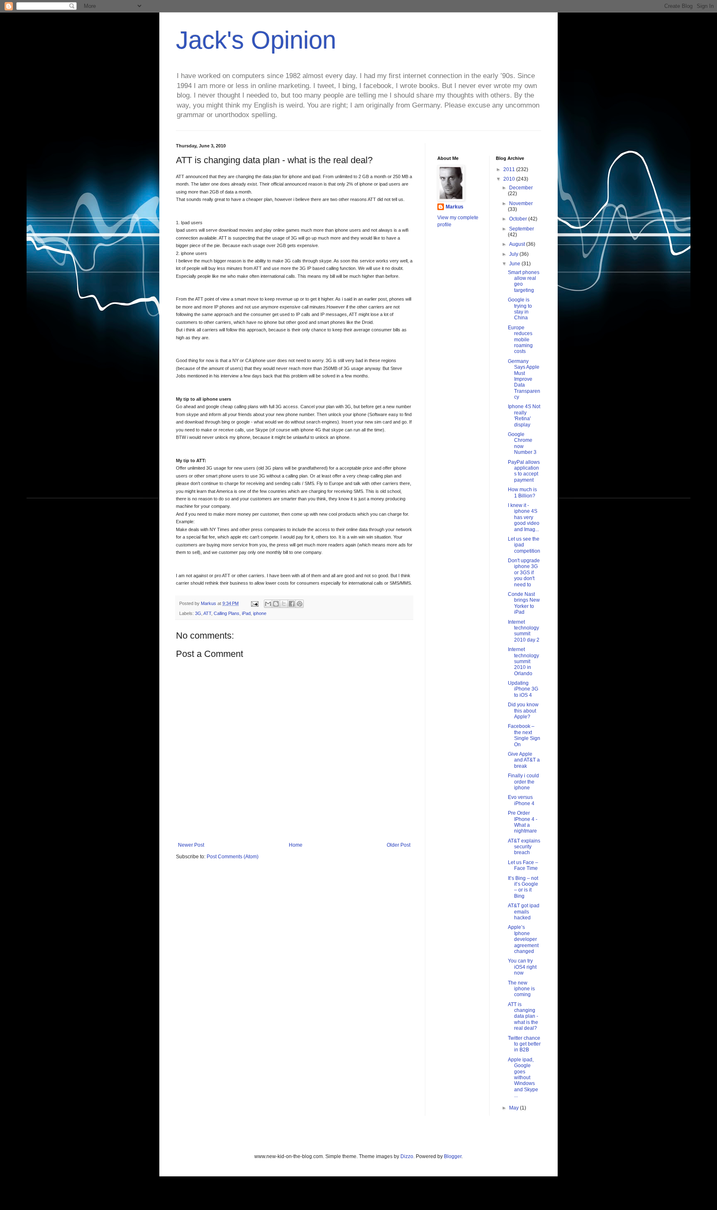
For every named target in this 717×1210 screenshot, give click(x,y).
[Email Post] (254, 603)
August (517, 244)
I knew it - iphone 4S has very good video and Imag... (523, 517)
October (518, 219)
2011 (509, 169)
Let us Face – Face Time (523, 865)
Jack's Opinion (256, 40)
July (514, 254)
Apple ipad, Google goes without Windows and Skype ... (523, 1077)
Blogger (452, 1156)
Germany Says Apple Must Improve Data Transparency (524, 379)
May (514, 1108)
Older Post (398, 845)
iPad (246, 613)
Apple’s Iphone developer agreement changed (523, 939)
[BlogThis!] (276, 604)
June (515, 264)
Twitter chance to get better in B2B (524, 1044)
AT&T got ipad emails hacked (523, 912)
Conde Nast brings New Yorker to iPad (524, 603)
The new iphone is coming (521, 989)
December (521, 188)
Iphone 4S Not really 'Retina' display (524, 415)
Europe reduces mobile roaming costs (520, 340)
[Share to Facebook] (292, 604)
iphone (259, 613)
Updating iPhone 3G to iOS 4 (523, 689)
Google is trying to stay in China (520, 309)
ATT (207, 613)
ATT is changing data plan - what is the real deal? (523, 1016)
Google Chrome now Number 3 (522, 443)
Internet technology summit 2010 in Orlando (523, 661)
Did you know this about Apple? (523, 711)
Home (295, 845)
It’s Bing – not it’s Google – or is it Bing (523, 887)
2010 (509, 179)
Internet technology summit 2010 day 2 (523, 631)
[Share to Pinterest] (299, 604)
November (521, 203)
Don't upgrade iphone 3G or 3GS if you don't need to (524, 573)
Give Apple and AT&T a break (524, 760)
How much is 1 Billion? (522, 492)
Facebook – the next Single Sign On (524, 735)
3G (198, 613)
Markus (454, 207)
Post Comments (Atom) (233, 857)
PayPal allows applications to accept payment (524, 471)
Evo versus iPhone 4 (521, 800)
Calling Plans (226, 613)
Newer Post (191, 845)
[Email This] (268, 604)
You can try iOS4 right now (522, 967)
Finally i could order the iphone (523, 782)
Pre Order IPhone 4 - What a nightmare (522, 822)
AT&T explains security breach (524, 847)
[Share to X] (284, 604)
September (521, 229)
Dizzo (406, 1156)
